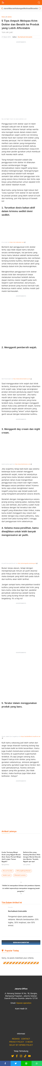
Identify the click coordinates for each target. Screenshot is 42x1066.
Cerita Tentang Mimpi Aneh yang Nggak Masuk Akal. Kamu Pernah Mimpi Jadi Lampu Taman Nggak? (11, 856)
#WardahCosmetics (20, 875)
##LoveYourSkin (7, 871)
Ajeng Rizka (5, 864)
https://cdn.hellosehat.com (16, 242)
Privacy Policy (16, 1042)
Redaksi (16, 1039)
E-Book (29, 1042)
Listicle (9, 17)
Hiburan (11, 8)
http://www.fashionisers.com (22, 464)
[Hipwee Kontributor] (9, 931)
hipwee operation (23, 1003)
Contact (25, 1039)
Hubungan (19, 8)
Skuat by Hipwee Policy (21, 1045)
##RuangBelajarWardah (23, 871)
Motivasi (27, 8)
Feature (5, 8)
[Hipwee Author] (12, 931)
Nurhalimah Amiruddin (25, 37)
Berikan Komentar (21, 942)
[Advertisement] (21, 65)
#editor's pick (6, 875)
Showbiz (34, 8)
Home (3, 17)
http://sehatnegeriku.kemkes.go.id (27, 563)
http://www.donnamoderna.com (21, 378)
